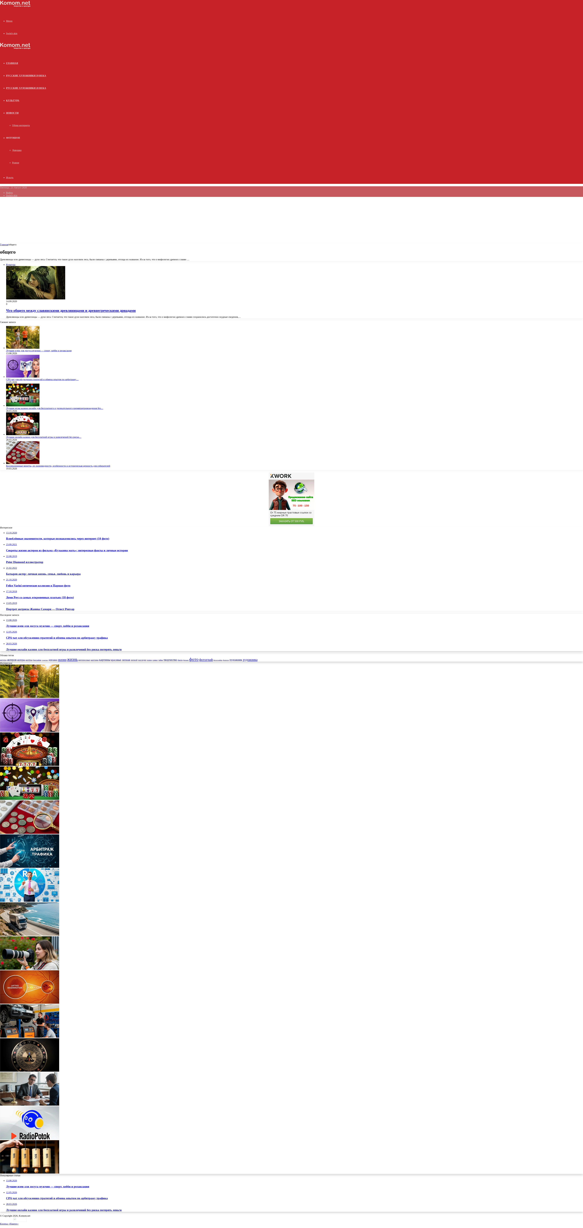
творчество (170, 659)
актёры (29, 660)
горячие (45, 660)
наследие (142, 660)
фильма (186, 660)
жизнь (72, 659)
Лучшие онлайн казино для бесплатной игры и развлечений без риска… (43, 437)
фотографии (217, 660)
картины (104, 659)
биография (37, 660)
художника (250, 659)
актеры (21, 659)
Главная (4, 244)
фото (194, 659)
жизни (62, 659)
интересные (84, 660)
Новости (12, 113)
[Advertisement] (291, 220)
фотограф (206, 659)
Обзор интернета (21, 125)
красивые (116, 659)
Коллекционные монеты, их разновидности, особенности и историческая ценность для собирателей (58, 466)
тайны (160, 660)
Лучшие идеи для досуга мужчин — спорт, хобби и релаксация (39, 350)
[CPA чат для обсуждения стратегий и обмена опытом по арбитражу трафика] (22, 376)
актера (3, 660)
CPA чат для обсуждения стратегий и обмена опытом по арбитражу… (42, 379)
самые (155, 660)
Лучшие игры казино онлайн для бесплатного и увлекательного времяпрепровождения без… (54, 408)
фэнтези (226, 660)
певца (149, 660)
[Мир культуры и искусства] (15, 6)
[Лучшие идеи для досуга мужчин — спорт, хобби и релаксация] (22, 348)
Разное (15, 162)
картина (95, 660)
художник (235, 659)
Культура (12, 100)
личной (134, 660)
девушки (52, 660)
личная (126, 659)
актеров (12, 659)
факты (180, 660)
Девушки (17, 150)
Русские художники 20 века (26, 88)
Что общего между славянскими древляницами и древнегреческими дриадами (71, 310)
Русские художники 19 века (26, 75)
